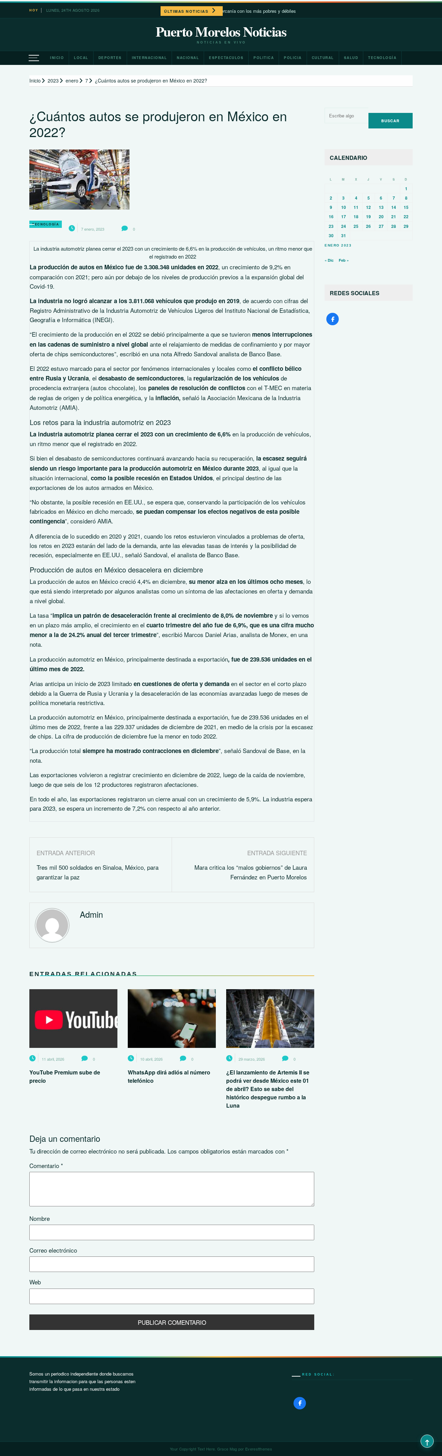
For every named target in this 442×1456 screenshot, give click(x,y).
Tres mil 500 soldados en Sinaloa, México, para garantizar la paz (97, 872)
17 (343, 216)
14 (393, 207)
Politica (263, 57)
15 (406, 207)
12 (368, 207)
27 (381, 226)
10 (343, 207)
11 (356, 207)
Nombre (39, 1218)
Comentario (46, 1165)
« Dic (329, 260)
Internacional (149, 57)
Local (81, 57)
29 (406, 226)
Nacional (188, 57)
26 (368, 226)
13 (381, 207)
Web (35, 1281)
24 (343, 226)
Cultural (323, 57)
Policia (293, 57)
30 (331, 235)
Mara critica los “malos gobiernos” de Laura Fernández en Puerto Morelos (250, 872)
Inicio (57, 57)
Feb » (344, 260)
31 (343, 235)
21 (393, 216)
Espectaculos (226, 57)
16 (331, 216)
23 (331, 226)
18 (356, 216)
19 (368, 216)
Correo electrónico (53, 1250)
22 (406, 216)
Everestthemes (258, 1449)
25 (356, 226)
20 (381, 216)
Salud (351, 57)
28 (393, 226)
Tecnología (382, 57)
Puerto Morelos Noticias (221, 31)
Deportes (110, 57)
